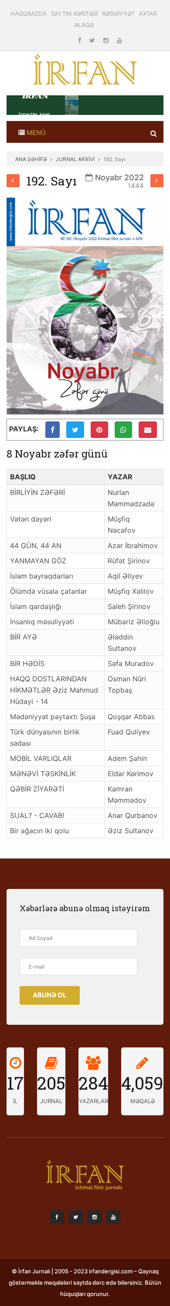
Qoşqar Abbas (131, 716)
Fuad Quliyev (129, 731)
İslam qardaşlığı (35, 606)
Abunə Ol (50, 995)
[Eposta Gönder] (148, 429)
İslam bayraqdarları (41, 576)
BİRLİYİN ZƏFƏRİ (37, 492)
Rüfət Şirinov (129, 560)
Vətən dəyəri (30, 519)
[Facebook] (80, 40)
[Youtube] (119, 40)
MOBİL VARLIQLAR (40, 758)
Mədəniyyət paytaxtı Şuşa (52, 716)
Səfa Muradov (131, 663)
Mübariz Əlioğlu (134, 621)
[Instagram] (106, 40)
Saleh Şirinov (129, 606)
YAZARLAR (93, 1100)
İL (15, 1100)
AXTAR (148, 13)
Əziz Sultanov (130, 830)
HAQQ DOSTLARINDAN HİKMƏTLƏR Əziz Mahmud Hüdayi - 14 (54, 690)
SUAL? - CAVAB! (37, 815)
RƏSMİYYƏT (118, 13)
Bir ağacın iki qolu (39, 830)
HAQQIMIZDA (28, 13)
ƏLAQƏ (84, 24)
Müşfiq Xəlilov (131, 591)
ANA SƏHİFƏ (31, 159)
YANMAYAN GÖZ (38, 560)
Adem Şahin (127, 758)
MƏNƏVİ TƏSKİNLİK (43, 773)
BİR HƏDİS (27, 663)
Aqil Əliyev (125, 576)
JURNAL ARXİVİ (75, 159)
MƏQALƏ (142, 1100)
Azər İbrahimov (133, 545)
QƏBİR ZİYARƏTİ (37, 788)
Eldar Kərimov (130, 773)
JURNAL (51, 1100)
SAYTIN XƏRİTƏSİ (74, 13)
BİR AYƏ (23, 637)
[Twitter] (93, 40)
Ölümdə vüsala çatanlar (48, 591)
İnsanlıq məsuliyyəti (42, 621)
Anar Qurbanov (132, 815)
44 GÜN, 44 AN (35, 545)
